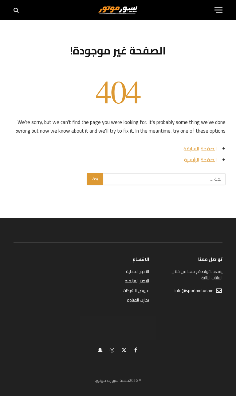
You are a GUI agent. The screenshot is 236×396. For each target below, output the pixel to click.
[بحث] (17, 10)
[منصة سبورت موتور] (118, 10)
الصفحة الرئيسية (200, 159)
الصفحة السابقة (200, 148)
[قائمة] (218, 10)
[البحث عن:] (164, 179)
